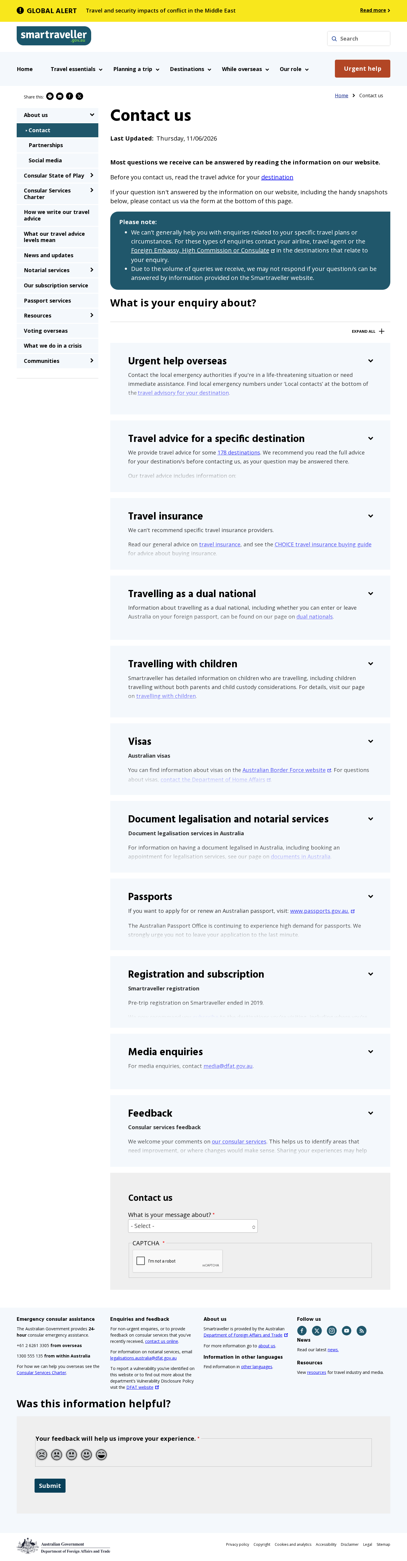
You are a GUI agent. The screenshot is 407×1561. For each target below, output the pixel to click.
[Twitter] (317, 1331)
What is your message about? (169, 1215)
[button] (193, 1226)
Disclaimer (350, 1544)
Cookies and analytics (293, 1544)
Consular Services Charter (172, 407)
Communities (41, 360)
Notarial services (46, 270)
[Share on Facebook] (69, 96)
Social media (45, 160)
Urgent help (362, 68)
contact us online (161, 1341)
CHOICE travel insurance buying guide (323, 544)
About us (36, 114)
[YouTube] (347, 1331)
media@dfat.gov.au (228, 1066)
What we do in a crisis (53, 345)
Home (25, 69)
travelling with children (166, 695)
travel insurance (219, 544)
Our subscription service (56, 285)
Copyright (262, 1544)
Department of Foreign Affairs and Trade (243, 1335)
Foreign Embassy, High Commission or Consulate (200, 250)
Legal (367, 1544)
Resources (37, 315)
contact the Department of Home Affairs (213, 779)
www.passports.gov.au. (319, 910)
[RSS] (362, 1331)
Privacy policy (237, 1544)
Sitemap (383, 1544)
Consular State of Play (54, 175)
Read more (373, 10)
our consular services (239, 1141)
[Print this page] (50, 96)
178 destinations (239, 452)
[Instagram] (332, 1331)
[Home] (54, 37)
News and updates (48, 255)
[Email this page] (59, 96)
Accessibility (326, 1544)
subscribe (205, 1017)
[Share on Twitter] (79, 96)
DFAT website (139, 1387)
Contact (39, 130)
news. (333, 1349)
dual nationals (314, 616)
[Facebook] (302, 1331)
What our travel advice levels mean (54, 237)
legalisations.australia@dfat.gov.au (143, 1358)
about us (266, 1346)
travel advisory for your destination (183, 392)
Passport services (47, 300)
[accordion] (92, 114)
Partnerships (46, 145)
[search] (334, 38)
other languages (256, 1366)
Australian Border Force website (284, 769)
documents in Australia (300, 856)
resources (316, 1372)
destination (277, 177)
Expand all (363, 331)
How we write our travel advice (56, 215)
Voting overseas (46, 330)
